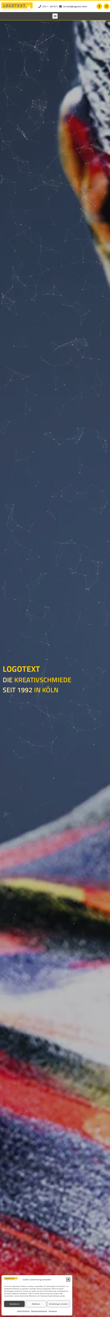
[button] (68, 1279)
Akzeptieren (14, 1303)
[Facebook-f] (99, 6)
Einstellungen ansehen (58, 1303)
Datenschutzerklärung (39, 1311)
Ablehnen (36, 1303)
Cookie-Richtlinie (23, 1311)
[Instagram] (106, 6)
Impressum (53, 1311)
